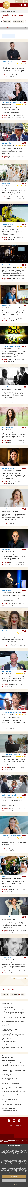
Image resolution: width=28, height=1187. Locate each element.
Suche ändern (20, 28)
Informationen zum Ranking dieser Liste (19, 978)
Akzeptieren (14, 1176)
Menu (21, 5)
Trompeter (5, 994)
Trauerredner (15, 994)
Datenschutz (18, 1125)
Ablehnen (14, 1181)
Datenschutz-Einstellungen (14, 1184)
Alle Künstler (3, 11)
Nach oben (21, 1136)
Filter (5, 28)
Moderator (7, 22)
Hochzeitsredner (18, 22)
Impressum (9, 1125)
